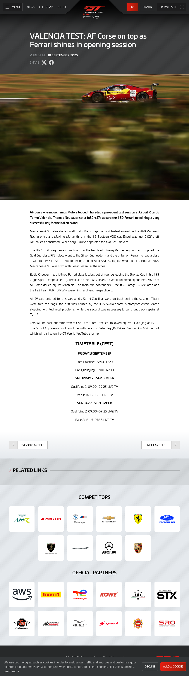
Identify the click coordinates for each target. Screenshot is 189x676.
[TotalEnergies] (80, 594)
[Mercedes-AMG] (109, 548)
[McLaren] (80, 548)
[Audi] (50, 519)
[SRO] (167, 623)
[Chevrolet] (109, 519)
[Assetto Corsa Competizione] (50, 623)
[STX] (167, 594)
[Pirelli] (50, 594)
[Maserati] (138, 594)
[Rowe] (109, 594)
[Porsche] (138, 548)
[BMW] (80, 519)
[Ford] (167, 519)
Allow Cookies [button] (173, 666)
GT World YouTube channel (80, 333)
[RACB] (138, 623)
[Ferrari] (138, 519)
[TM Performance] (22, 623)
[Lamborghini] (50, 548)
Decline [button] (150, 666)
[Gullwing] (80, 623)
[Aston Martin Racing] (22, 519)
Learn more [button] (11, 671)
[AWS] (22, 594)
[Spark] (109, 623)
